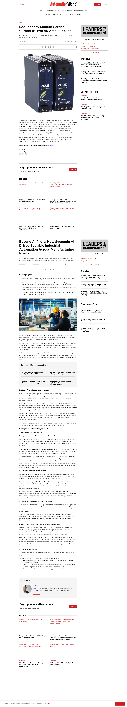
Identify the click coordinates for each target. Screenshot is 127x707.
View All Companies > (94, 52)
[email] (53, 47)
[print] (76, 47)
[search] (23, 5)
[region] (63, 704)
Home (20, 22)
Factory (48, 14)
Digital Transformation (26, 237)
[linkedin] (45, 47)
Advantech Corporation (87, 258)
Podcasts (71, 14)
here (51, 145)
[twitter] (48, 47)
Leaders (79, 14)
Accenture (36, 264)
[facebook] (43, 47)
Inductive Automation (87, 46)
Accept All (119, 703)
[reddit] (51, 47)
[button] (20, 5)
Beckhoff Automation (87, 44)
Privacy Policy (48, 703)
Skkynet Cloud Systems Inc (89, 48)
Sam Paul (22, 264)
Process (55, 14)
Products (63, 14)
